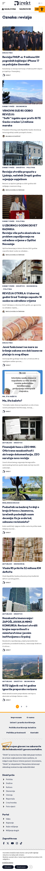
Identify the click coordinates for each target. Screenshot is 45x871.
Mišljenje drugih (10, 503)
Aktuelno (7, 443)
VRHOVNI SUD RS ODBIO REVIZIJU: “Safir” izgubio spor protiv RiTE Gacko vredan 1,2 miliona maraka (21, 118)
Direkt (8, 75)
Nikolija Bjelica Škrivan (15, 190)
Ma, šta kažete (9, 396)
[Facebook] (3, 843)
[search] (34, 3)
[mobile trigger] (4, 3)
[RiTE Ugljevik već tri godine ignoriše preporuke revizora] (22, 667)
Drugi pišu (7, 53)
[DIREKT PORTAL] (23, 3)
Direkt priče (8, 106)
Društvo (20, 167)
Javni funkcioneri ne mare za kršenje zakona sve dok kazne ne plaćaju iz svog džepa (22, 350)
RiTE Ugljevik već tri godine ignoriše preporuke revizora (19, 687)
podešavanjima (7, 862)
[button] (42, 9)
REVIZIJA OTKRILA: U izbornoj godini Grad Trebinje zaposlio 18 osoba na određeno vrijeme (22, 297)
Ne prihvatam (21, 867)
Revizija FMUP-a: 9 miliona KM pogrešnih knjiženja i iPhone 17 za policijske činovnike (20, 60)
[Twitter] (8, 843)
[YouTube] (12, 843)
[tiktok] (21, 843)
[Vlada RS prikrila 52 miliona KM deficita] (22, 549)
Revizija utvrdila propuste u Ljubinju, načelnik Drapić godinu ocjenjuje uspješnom (21, 175)
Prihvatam (8, 867)
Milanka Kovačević (13, 136)
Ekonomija (21, 106)
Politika (31, 167)
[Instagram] (17, 843)
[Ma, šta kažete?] (22, 382)
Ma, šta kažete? (12, 400)
